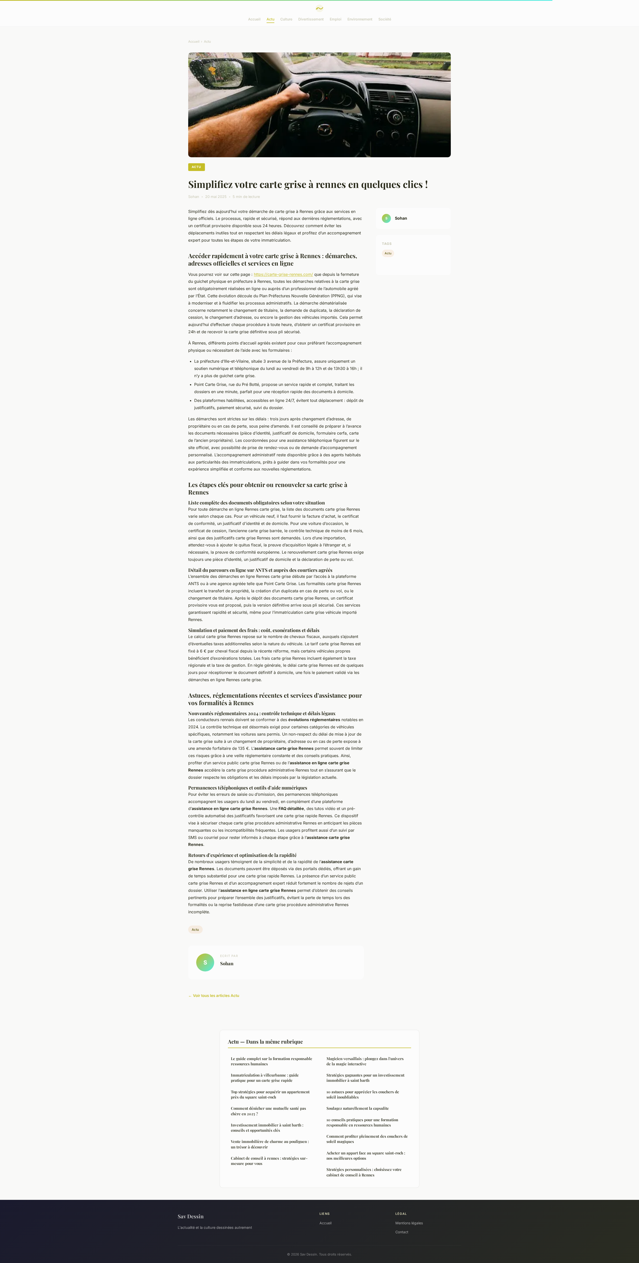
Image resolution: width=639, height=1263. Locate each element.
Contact (401, 1232)
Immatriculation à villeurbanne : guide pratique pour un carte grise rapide (265, 1078)
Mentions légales (409, 1223)
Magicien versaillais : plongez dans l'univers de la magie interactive (365, 1061)
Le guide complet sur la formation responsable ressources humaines (271, 1061)
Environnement (359, 19)
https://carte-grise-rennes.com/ (283, 274)
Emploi (335, 19)
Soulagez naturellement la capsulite (357, 1108)
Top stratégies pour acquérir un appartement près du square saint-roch (270, 1094)
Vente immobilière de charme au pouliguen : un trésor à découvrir (270, 1144)
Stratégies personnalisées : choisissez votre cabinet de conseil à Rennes (364, 1172)
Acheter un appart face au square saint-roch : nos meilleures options (365, 1155)
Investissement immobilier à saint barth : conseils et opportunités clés (267, 1127)
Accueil (254, 19)
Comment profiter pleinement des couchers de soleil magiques (367, 1139)
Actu (270, 19)
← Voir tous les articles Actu (213, 995)
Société (384, 19)
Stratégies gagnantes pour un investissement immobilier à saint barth (365, 1078)
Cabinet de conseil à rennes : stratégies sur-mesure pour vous (269, 1161)
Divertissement (311, 19)
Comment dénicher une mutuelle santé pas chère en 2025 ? (268, 1111)
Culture (286, 19)
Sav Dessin (191, 1216)
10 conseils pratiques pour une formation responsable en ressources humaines (362, 1122)
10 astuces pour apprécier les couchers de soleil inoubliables (362, 1094)
